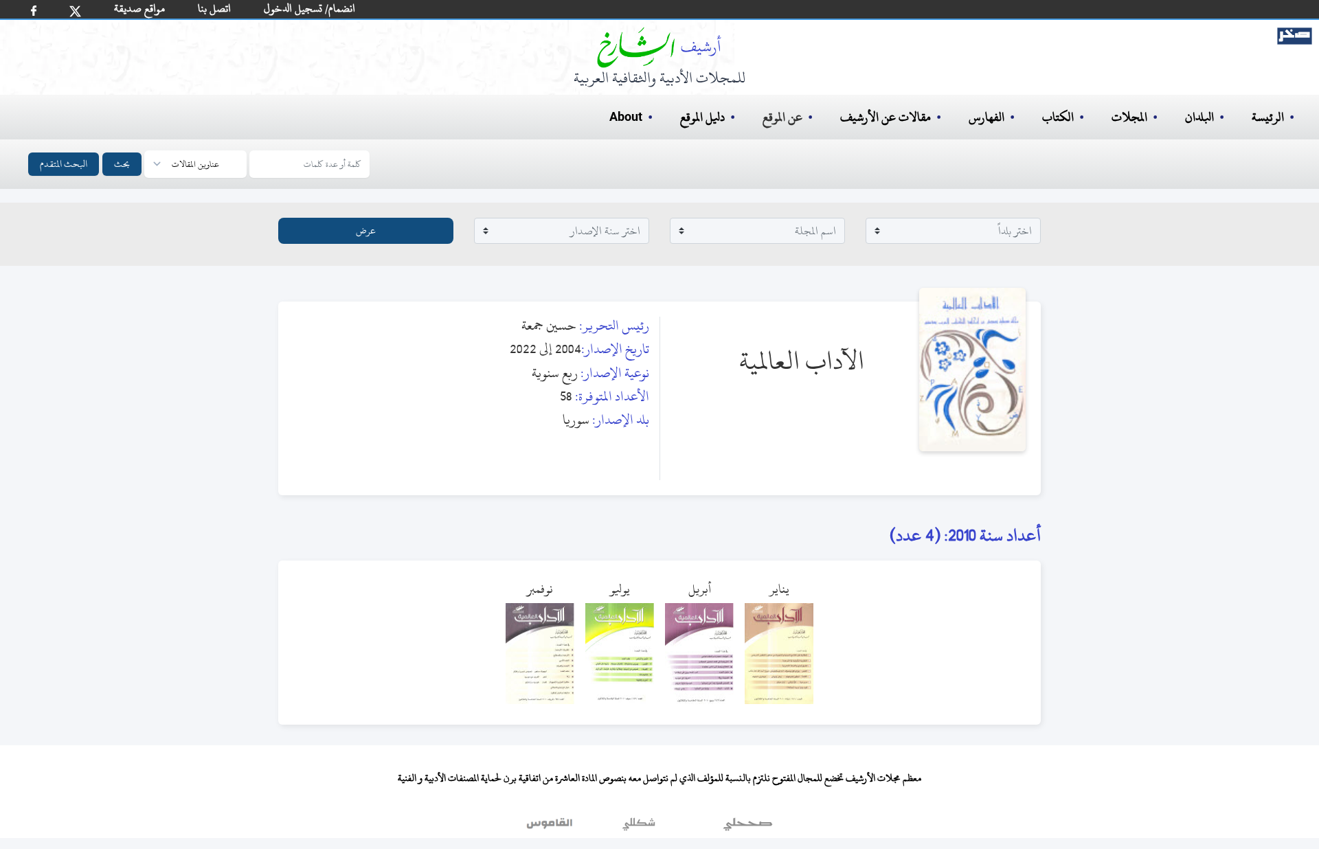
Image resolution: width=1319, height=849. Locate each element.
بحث (122, 164)
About (625, 117)
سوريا (576, 419)
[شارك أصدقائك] (33, 10)
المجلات (1129, 117)
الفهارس (986, 117)
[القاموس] (551, 827)
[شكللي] (639, 827)
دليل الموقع (702, 117)
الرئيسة (1268, 117)
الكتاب (1058, 117)
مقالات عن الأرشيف (885, 117)
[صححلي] (748, 827)
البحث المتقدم (63, 164)
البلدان (1199, 117)
